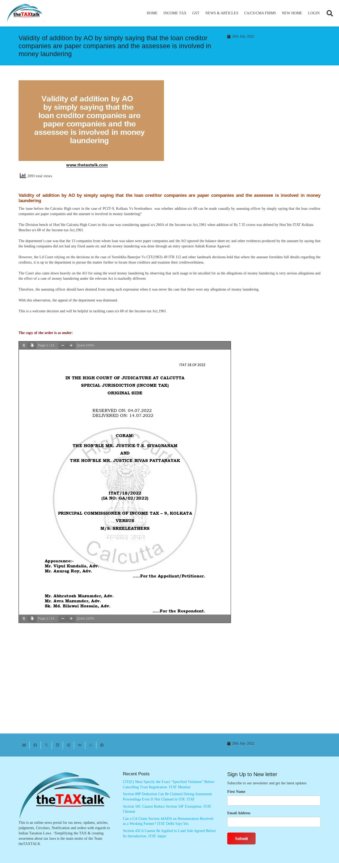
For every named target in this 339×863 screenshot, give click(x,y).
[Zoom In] (71, 345)
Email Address (238, 813)
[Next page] (32, 345)
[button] (188, 13)
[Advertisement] (247, 128)
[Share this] (35, 745)
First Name (236, 792)
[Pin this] (68, 745)
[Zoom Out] (63, 345)
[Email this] (24, 745)
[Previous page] (24, 345)
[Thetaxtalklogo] (25, 13)
